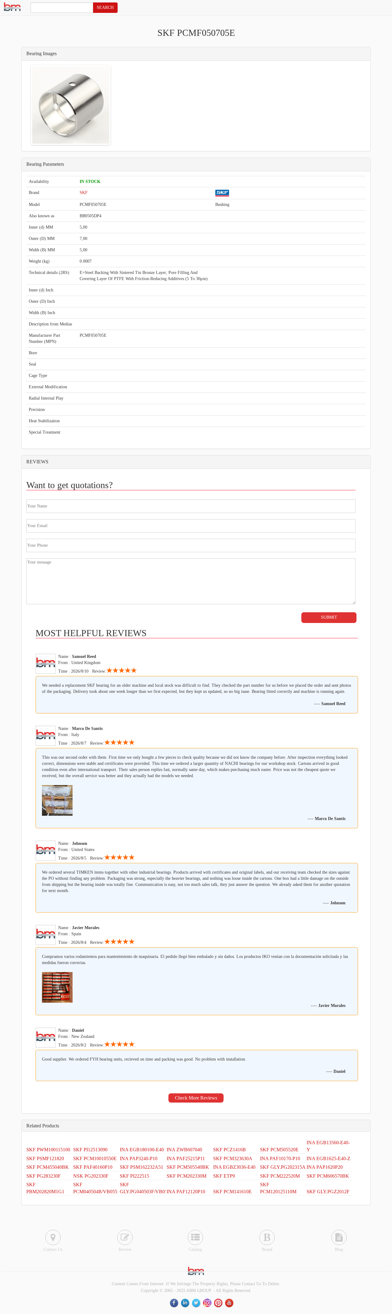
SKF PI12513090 (90, 1149)
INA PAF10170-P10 (280, 1158)
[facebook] (174, 1303)
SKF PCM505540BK (188, 1167)
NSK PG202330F (90, 1176)
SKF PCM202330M (186, 1176)
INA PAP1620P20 (325, 1167)
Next (118, 105)
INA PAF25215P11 (186, 1158)
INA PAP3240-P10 (138, 1158)
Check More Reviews (196, 1097)
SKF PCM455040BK (47, 1167)
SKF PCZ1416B (229, 1149)
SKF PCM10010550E (95, 1158)
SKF (84, 192)
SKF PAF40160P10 (92, 1167)
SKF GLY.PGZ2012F (328, 1191)
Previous (23, 105)
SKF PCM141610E (232, 1191)
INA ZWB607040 (184, 1149)
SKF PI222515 (134, 1176)
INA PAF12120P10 (186, 1191)
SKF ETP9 (224, 1176)
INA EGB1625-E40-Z (328, 1158)
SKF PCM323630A (232, 1158)
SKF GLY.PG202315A (283, 1167)
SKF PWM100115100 (48, 1149)
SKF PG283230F (43, 1176)
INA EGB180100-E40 (142, 1149)
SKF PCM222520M (280, 1176)
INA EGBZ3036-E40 (234, 1167)
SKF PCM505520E (279, 1149)
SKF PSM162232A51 (141, 1167)
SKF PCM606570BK (328, 1176)
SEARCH (105, 7)
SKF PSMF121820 (45, 1158)
